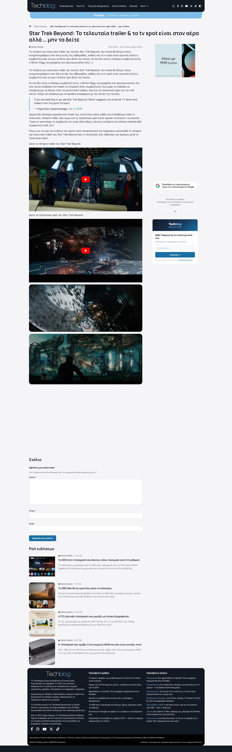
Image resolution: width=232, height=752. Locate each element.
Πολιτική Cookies (74, 738)
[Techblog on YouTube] (186, 5)
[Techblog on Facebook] (178, 5)
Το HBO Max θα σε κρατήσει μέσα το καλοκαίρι (85, 588)
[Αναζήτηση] (173, 6)
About (46, 742)
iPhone (113, 15)
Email (32, 524)
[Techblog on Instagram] (182, 5)
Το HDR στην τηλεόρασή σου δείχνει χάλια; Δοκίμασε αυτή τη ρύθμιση (98, 560)
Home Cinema (119, 6)
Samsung (124, 15)
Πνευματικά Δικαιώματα (122, 738)
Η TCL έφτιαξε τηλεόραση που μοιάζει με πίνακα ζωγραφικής (93, 616)
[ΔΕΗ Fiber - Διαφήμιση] (175, 60)
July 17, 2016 (75, 108)
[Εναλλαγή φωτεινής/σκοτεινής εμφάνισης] (200, 6)
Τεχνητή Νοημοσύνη (98, 6)
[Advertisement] (85, 420)
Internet (133, 6)
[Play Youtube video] (85, 179)
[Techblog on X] (191, 5)
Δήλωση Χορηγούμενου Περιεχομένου (97, 738)
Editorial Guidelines (157, 738)
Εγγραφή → (175, 255)
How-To (80, 6)
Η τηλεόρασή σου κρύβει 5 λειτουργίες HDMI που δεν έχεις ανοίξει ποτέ (100, 644)
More (143, 6)
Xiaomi (136, 15)
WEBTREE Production (57, 742)
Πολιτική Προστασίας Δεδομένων (53, 738)
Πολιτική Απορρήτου (186, 260)
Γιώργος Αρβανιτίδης (133, 47)
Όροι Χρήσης (34, 738)
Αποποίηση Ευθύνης (141, 738)
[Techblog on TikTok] (196, 5)
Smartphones (66, 6)
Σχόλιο (32, 477)
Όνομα (32, 511)
